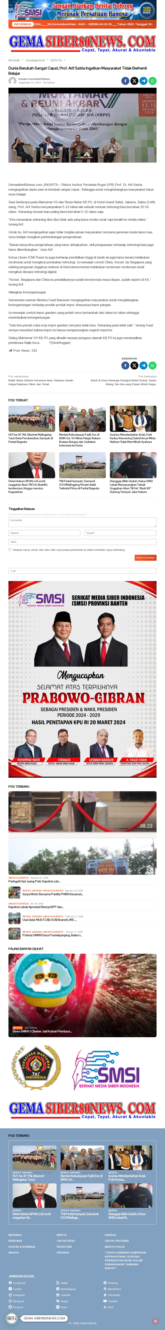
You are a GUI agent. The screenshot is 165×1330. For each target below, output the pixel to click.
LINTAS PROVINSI (117, 1240)
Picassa (18, 1307)
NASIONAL (15, 1240)
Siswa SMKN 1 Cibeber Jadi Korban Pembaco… (42, 1031)
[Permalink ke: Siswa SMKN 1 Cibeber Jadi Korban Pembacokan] (82, 995)
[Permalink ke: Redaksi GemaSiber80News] (12, 80)
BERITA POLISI (115, 1246)
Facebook (19, 1283)
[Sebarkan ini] (125, 81)
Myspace (18, 1301)
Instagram (19, 1295)
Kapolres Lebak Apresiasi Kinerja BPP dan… (36, 907)
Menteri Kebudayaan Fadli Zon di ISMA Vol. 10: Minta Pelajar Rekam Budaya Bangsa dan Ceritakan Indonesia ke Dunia (80, 440)
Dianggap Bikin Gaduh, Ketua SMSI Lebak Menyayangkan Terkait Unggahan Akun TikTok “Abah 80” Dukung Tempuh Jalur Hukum (131, 486)
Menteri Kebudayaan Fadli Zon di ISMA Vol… (81, 1177)
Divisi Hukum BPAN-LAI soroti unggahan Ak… (32, 1215)
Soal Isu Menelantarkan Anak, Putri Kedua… (127, 1177)
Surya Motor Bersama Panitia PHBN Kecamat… (53, 894)
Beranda (15, 1234)
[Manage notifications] (155, 1321)
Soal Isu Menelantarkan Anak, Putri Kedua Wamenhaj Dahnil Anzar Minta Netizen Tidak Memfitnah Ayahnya (133, 438)
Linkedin (65, 1295)
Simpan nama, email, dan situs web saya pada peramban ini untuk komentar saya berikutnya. (69, 549)
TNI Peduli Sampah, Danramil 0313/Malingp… (79, 1215)
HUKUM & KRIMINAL (22, 1246)
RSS (110, 1307)
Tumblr (17, 1289)
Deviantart (114, 1295)
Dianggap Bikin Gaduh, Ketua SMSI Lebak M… (126, 1215)
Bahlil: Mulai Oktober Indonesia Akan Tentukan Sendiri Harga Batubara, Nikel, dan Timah (40, 380)
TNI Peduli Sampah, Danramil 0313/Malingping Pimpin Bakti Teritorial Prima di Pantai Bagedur (79, 484)
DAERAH (37, 890)
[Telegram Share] (143, 81)
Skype (64, 1301)
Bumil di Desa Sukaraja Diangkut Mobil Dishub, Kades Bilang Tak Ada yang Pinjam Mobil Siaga (124, 380)
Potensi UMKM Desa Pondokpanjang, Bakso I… (52, 935)
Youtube (113, 1301)
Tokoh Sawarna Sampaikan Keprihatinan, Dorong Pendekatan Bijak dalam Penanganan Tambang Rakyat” (125, 1260)
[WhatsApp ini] (152, 81)
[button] (12, 1318)
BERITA (27, 890)
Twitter (64, 1283)
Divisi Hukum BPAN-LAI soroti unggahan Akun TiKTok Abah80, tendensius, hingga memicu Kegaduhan (28, 486)
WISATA (13, 1252)
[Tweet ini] (134, 81)
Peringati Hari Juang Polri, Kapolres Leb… (34, 881)
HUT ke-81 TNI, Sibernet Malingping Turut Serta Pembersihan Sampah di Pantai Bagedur (30, 438)
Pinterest (113, 1283)
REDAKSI (63, 1252)
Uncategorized (18, 878)
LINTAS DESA (66, 1240)
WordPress (114, 1289)
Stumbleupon (68, 1289)
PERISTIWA (64, 1246)
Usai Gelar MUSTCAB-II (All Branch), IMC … (50, 920)
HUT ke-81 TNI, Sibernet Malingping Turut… (28, 1177)
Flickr (64, 1307)
